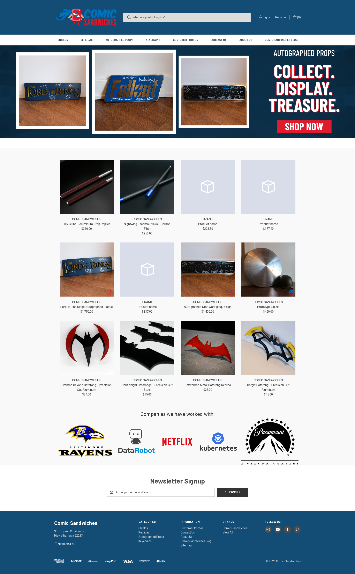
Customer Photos (185, 40)
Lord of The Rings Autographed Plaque (86, 307)
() (298, 17)
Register (280, 17)
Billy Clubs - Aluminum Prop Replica (87, 224)
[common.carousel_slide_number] (177, 91)
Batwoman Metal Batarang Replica (208, 385)
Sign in (267, 17)
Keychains (153, 40)
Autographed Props (119, 40)
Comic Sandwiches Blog (281, 40)
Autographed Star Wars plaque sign (208, 307)
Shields (63, 40)
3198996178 (66, 544)
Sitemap (186, 545)
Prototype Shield (268, 307)
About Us (245, 40)
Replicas (87, 40)
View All (228, 532)
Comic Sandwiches (235, 528)
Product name (207, 224)
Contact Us (219, 40)
